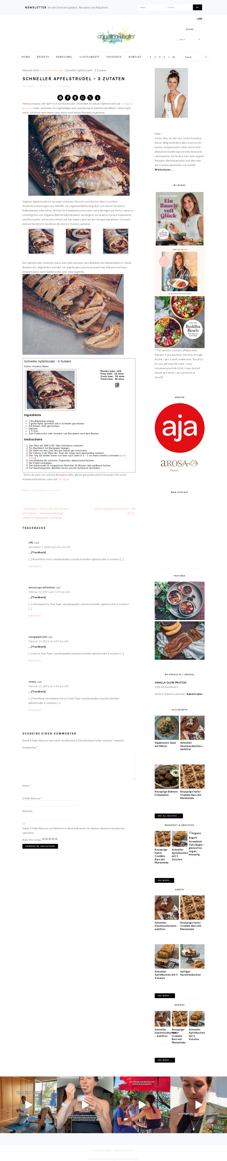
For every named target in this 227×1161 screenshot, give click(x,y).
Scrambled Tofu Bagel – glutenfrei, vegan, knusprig (196, 848)
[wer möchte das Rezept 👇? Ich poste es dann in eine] (85, 1104)
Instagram (63, 479)
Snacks (50, 490)
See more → (165, 996)
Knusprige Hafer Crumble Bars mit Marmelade (190, 794)
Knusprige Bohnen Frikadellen (166, 793)
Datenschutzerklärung (102, 1158)
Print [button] (117, 386)
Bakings (35, 490)
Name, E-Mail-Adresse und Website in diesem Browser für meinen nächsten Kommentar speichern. (73, 830)
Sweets (57, 490)
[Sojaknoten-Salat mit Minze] (167, 738)
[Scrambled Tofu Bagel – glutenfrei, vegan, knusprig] (197, 837)
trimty (32, 681)
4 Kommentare (64, 86)
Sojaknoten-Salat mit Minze (165, 744)
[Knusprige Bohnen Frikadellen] (167, 787)
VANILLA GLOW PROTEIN (170, 682)
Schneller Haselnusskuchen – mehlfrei (192, 746)
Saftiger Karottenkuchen (190, 973)
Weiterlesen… (163, 169)
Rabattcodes (195, 693)
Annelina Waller (116, 35)
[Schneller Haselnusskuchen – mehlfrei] (192, 738)
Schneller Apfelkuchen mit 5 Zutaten (166, 974)
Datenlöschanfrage (127, 1158)
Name (26, 785)
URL (31, 542)
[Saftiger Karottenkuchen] (192, 967)
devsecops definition (42, 587)
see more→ (164, 880)
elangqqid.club (38, 636)
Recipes (43, 490)
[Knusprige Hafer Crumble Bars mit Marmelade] (192, 787)
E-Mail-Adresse (32, 798)
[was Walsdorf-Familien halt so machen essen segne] (142, 1104)
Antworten (35, 566)
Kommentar (30, 747)
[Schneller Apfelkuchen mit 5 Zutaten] (180, 845)
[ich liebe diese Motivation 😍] (28, 1104)
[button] (60, 98)
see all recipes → (169, 816)
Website (27, 811)
